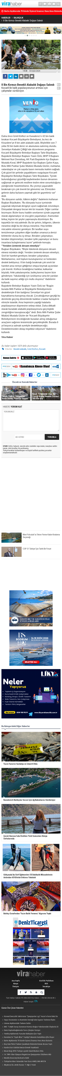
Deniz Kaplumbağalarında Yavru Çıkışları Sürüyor (22, 1030)
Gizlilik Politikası (46, 981)
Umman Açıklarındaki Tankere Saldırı (17, 1023)
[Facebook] (5, 76)
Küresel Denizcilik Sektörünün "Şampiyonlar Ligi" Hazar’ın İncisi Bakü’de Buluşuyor (29, 1016)
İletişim (16, 986)
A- (59, 88)
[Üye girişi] (36, 992)
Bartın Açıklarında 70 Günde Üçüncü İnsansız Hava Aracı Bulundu (28, 1040)
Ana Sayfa (16, 981)
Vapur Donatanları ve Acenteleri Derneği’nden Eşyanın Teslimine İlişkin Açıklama (28, 1020)
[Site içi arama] (58, 4)
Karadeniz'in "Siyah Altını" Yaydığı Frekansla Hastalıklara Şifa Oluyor (29, 1037)
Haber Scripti (28, 1002)
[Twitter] (10, 76)
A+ (58, 84)
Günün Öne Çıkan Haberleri (12, 1008)
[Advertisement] (31, 496)
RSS (46, 983)
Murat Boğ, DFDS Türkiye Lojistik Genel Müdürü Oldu (23, 1051)
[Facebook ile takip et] (20, 992)
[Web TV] (45, 4)
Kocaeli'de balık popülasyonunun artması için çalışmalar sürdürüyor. (24, 89)
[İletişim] (54, 4)
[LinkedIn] (16, 76)
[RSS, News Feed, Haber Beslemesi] (31, 992)
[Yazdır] (26, 76)
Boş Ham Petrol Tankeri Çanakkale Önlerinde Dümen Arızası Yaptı (28, 1044)
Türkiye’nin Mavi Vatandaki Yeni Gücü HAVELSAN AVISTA (25, 1061)
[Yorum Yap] (32, 76)
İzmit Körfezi (32, 349)
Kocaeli (42, 349)
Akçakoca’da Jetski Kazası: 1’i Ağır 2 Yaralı (20, 1065)
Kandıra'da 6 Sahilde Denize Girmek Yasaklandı (21, 1047)
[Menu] (40, 4)
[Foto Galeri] (49, 4)
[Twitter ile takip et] (25, 992)
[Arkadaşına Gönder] (21, 76)
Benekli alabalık (20, 349)
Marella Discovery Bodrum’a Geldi (16, 1058)
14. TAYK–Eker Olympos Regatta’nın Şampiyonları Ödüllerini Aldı (27, 1054)
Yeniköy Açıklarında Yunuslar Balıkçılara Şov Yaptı (22, 1034)
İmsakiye (46, 986)
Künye (15, 983)
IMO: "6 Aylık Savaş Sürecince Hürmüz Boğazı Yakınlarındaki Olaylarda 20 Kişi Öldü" (29, 1027)
